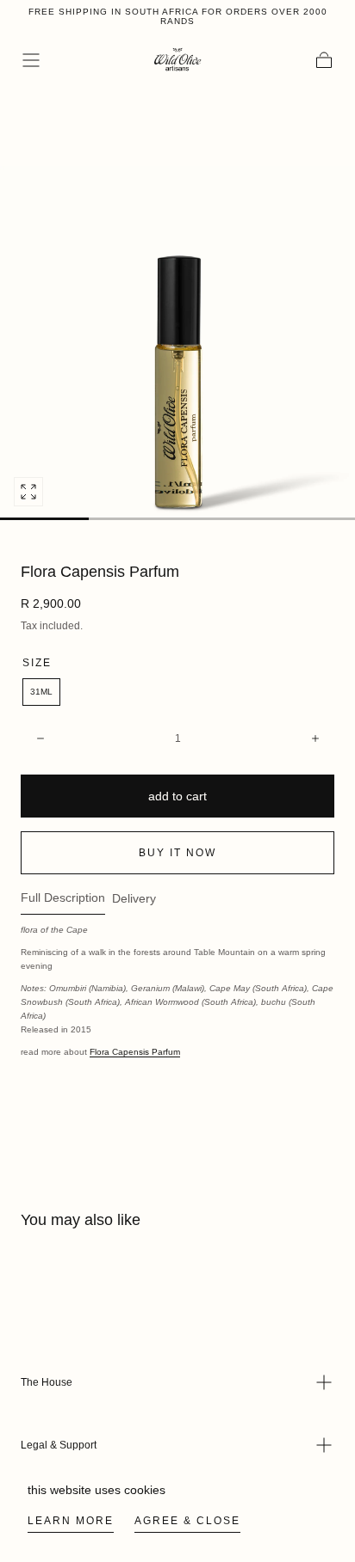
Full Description (63, 897)
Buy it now (177, 853)
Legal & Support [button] (59, 1445)
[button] (31, 60)
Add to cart (177, 796)
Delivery (134, 898)
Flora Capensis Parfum (135, 1052)
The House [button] (46, 1382)
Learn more (71, 1521)
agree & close (187, 1521)
